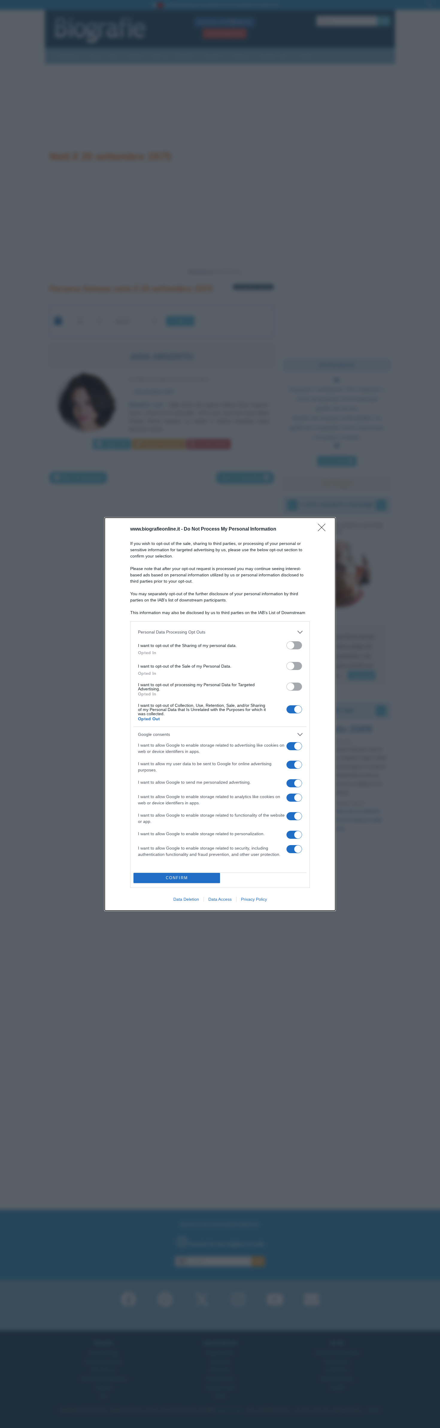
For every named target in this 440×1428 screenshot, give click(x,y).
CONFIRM (177, 878)
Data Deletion (186, 899)
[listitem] (220, 632)
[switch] (294, 645)
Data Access (220, 899)
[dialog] (220, 714)
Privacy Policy (254, 899)
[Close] (323, 529)
